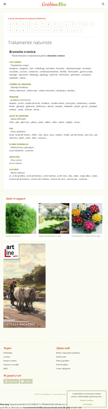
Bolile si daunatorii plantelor (68, 353)
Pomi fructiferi (62, 364)
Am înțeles (87, 404)
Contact (6, 356)
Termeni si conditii (11, 364)
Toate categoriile (63, 368)
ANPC (5, 368)
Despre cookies (10, 360)
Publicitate (7, 353)
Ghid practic (61, 356)
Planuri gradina (62, 360)
